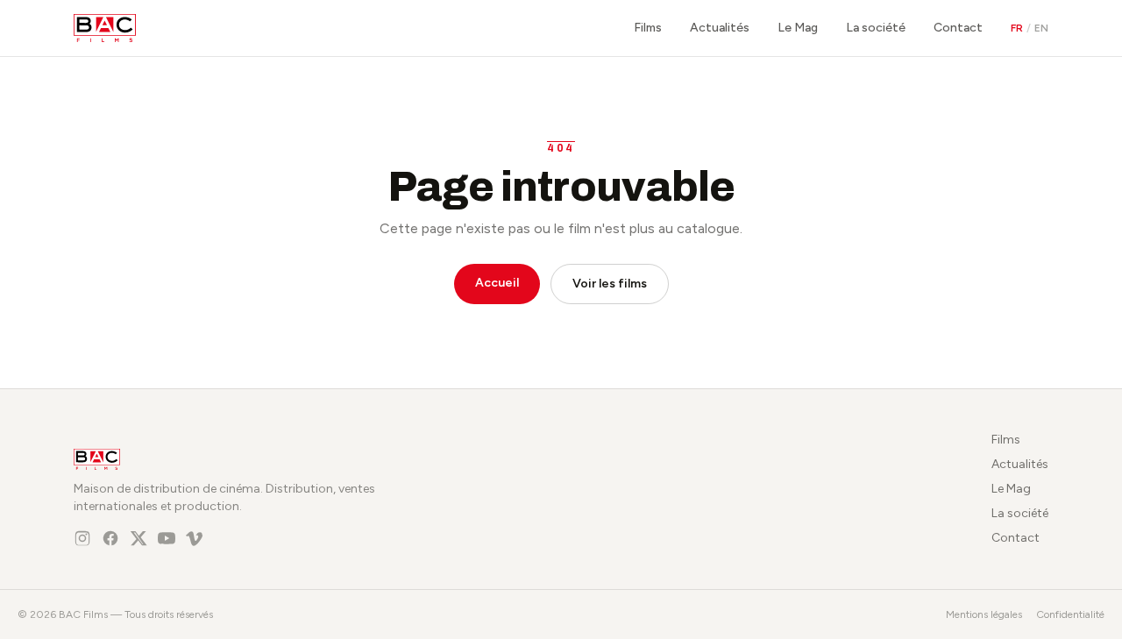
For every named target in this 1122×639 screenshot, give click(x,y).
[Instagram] (82, 538)
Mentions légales (984, 614)
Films (648, 27)
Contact (958, 27)
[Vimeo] (194, 538)
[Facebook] (110, 538)
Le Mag (798, 27)
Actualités (719, 27)
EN (1041, 28)
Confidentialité (1070, 614)
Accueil (497, 282)
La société (875, 27)
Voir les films (609, 283)
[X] (138, 538)
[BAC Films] (105, 28)
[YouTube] (166, 538)
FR (1017, 28)
